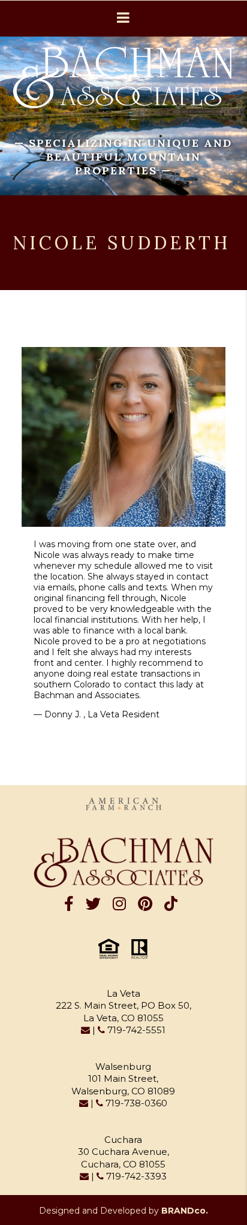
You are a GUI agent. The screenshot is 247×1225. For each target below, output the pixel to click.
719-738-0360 (135, 1103)
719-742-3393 (135, 1176)
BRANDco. (184, 1210)
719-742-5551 (135, 1030)
